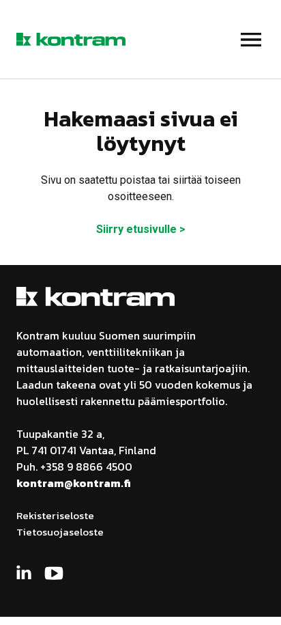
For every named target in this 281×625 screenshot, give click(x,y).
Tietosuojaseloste (60, 532)
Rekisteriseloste (55, 515)
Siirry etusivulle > (141, 229)
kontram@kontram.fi (73, 483)
